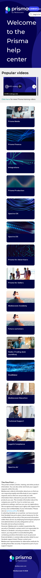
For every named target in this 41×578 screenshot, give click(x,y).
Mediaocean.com (20, 566)
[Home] (16, 13)
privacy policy (12, 511)
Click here (6, 99)
